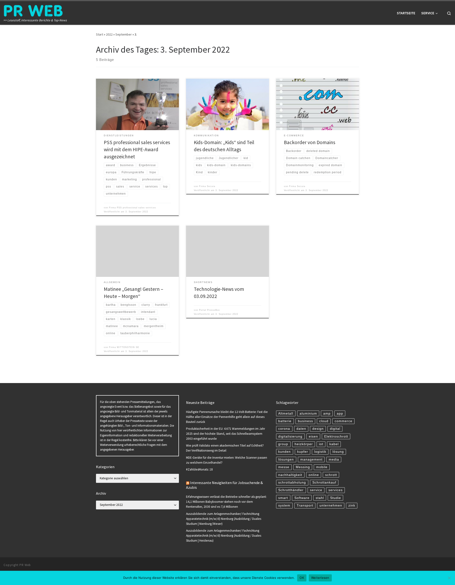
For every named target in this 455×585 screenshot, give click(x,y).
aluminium (308, 413)
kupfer (302, 451)
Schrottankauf (324, 482)
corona (284, 428)
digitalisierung (290, 436)
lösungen (286, 459)
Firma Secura (207, 186)
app (340, 413)
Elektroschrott (336, 436)
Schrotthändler (291, 490)
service (316, 490)
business (305, 421)
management (311, 459)
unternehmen (330, 505)
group (283, 444)
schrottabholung (292, 482)
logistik (320, 451)
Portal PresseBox (209, 310)
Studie (335, 498)
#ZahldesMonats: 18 (199, 469)
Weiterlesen (320, 578)
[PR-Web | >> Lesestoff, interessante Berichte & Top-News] (33, 10)
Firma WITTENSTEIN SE (124, 347)
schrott (331, 475)
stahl (320, 498)
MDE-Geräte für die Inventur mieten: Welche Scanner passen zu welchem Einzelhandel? (226, 460)
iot (321, 444)
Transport (305, 505)
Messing (303, 467)
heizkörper (304, 444)
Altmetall (285, 413)
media (334, 459)
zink (351, 505)
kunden (284, 451)
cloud (323, 421)
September (123, 34)
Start (99, 34)
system (284, 505)
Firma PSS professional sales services (132, 207)
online (314, 475)
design (318, 428)
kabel (334, 444)
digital (335, 428)
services (335, 490)
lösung (338, 451)
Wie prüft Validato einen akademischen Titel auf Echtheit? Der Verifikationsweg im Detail (225, 447)
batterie (284, 421)
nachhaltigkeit (290, 475)
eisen (313, 436)
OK (302, 578)
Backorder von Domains (309, 142)
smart (283, 498)
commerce (343, 421)
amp (327, 413)
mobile (322, 467)
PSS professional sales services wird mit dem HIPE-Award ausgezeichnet (137, 149)
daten (301, 428)
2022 (109, 34)
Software (301, 498)
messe (283, 467)
